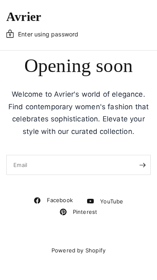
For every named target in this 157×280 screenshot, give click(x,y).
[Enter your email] (142, 165)
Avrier (23, 16)
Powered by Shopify (78, 250)
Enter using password (48, 34)
